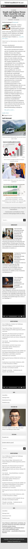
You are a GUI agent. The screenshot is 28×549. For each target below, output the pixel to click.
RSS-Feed (11, 19)
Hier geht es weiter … (9, 109)
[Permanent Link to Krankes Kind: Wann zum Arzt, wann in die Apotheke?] (14, 171)
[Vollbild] (24, 316)
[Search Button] (25, 6)
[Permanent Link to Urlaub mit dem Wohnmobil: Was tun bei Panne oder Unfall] (14, 128)
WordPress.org (5, 402)
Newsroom (15, 22)
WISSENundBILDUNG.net (14, 3)
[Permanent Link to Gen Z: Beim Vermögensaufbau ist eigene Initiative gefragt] (14, 149)
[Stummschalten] (21, 316)
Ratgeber (14, 10)
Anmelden (4, 395)
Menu (4, 6)
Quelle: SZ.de (5, 113)
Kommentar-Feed (6, 400)
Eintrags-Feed (5, 397)
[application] (14, 311)
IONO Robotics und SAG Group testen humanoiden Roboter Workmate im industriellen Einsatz (11, 346)
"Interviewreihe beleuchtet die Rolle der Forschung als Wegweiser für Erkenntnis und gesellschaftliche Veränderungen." (19, 233)
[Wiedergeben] (4, 316)
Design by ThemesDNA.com (14, 541)
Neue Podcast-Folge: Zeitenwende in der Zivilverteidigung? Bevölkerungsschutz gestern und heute (13, 330)
